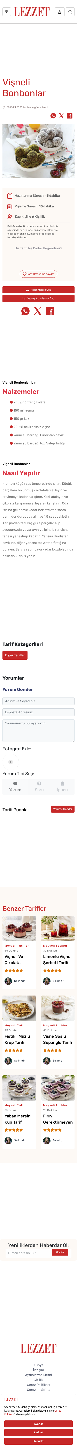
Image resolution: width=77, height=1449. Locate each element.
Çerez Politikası (38, 1385)
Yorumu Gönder (62, 809)
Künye (39, 1365)
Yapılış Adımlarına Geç (40, 298)
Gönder (60, 1252)
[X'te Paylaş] (61, 116)
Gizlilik (38, 1380)
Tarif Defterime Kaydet (40, 273)
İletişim (38, 1370)
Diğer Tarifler (15, 655)
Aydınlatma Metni (38, 1375)
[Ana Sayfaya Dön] (38, 1348)
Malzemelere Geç (40, 289)
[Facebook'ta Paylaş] (69, 116)
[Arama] (70, 11)
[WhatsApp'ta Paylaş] (53, 116)
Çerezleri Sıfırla (38, 1390)
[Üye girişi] (60, 11)
